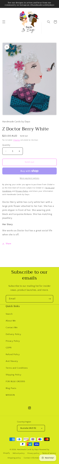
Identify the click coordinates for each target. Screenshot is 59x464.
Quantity (6, 145)
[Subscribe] (49, 298)
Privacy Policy (13, 341)
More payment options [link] (29, 178)
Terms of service (49, 453)
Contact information (32, 458)
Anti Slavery (12, 361)
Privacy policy (33, 453)
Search (9, 314)
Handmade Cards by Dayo (28, 449)
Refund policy (19, 453)
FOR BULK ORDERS (15, 381)
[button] (3, 22)
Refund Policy (13, 354)
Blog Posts (11, 388)
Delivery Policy (13, 334)
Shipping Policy (13, 375)
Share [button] (8, 244)
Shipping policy (14, 458)
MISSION (10, 395)
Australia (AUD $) (28, 428)
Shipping (16, 140)
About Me (11, 321)
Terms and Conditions (17, 368)
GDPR (9, 348)
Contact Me (11, 327)
